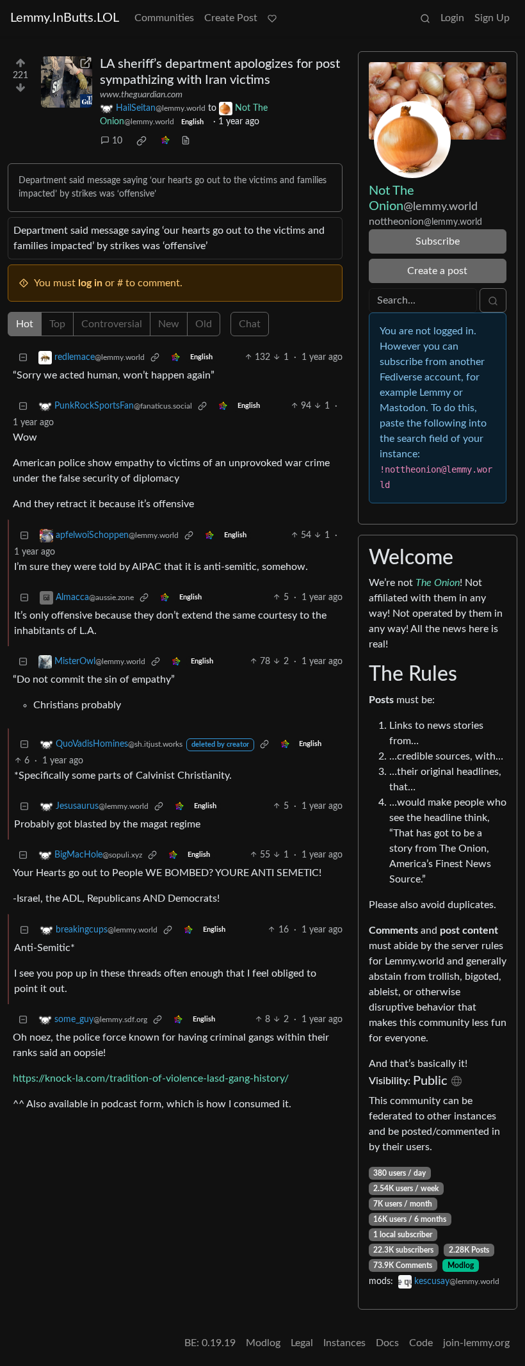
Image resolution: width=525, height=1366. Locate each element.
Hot (24, 324)
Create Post (230, 18)
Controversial (111, 324)
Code (421, 1343)
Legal (302, 1343)
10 (117, 140)
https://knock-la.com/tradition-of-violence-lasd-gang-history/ (151, 1078)
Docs (387, 1343)
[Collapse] (23, 358)
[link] (141, 141)
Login (452, 18)
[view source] (185, 141)
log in (90, 283)
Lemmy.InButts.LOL (64, 18)
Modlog (461, 1265)
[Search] (425, 18)
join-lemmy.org (476, 1343)
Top (57, 324)
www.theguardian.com (141, 94)
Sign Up (492, 18)
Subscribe (438, 241)
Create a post (437, 271)
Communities (164, 18)
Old (203, 324)
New (168, 324)
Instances (344, 1343)
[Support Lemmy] (272, 18)
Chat (250, 324)
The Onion (438, 583)
